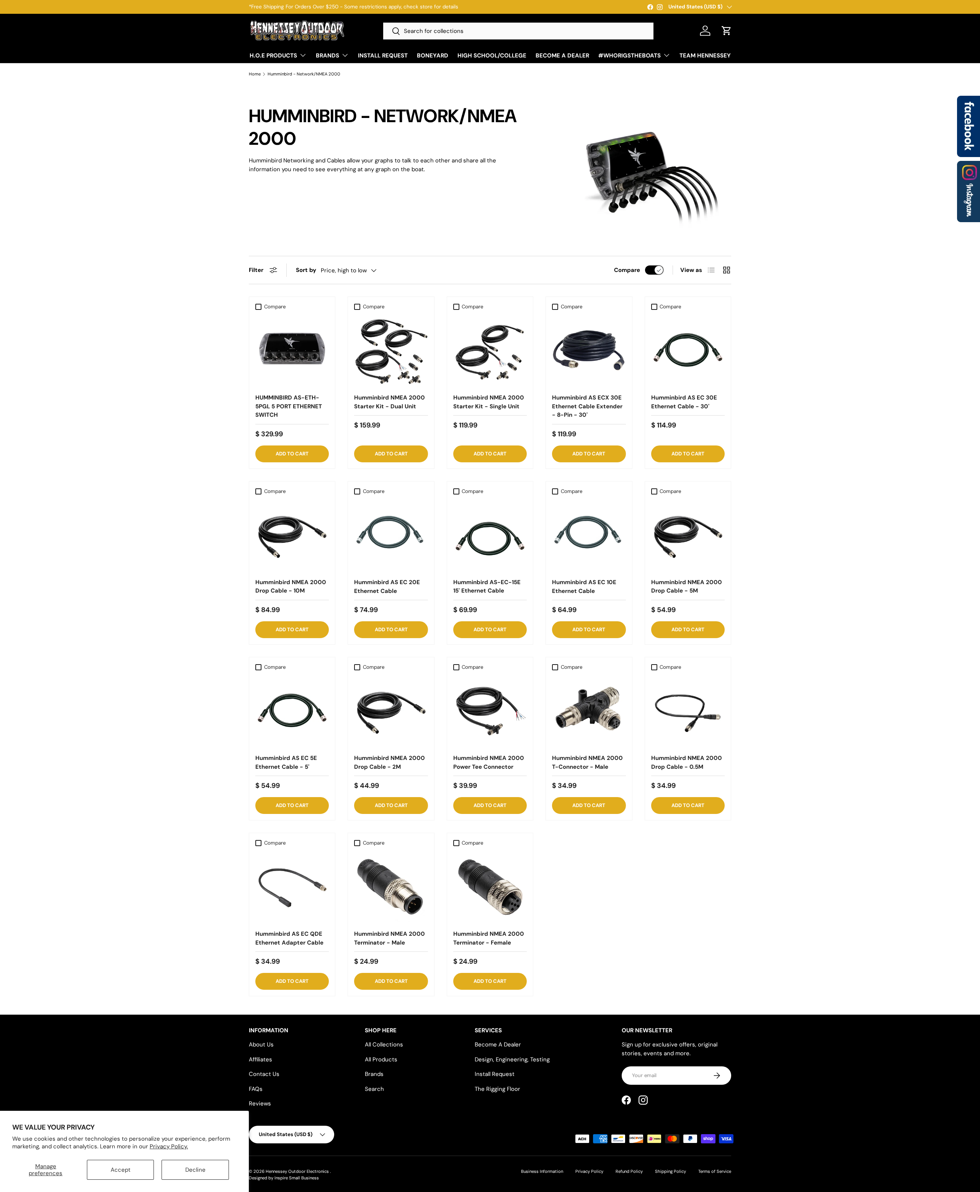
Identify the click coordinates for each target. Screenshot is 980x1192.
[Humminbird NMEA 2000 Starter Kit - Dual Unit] (391, 350)
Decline (195, 1170)
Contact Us (264, 1074)
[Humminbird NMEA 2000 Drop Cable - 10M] (292, 535)
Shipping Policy (670, 1171)
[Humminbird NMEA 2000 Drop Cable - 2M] (391, 711)
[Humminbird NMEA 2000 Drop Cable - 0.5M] (688, 711)
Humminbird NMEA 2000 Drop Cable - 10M (290, 586)
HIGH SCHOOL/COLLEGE (491, 55)
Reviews (260, 1103)
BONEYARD (432, 55)
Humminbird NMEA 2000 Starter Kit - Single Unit (488, 402)
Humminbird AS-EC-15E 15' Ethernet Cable (487, 586)
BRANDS (327, 55)
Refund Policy (629, 1171)
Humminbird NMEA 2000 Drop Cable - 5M (686, 586)
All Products (381, 1059)
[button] (726, 30)
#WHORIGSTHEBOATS (629, 55)
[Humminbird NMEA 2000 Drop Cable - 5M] (688, 535)
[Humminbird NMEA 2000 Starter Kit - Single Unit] (490, 350)
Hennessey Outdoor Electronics (298, 1171)
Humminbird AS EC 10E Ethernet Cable (584, 586)
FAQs (256, 1089)
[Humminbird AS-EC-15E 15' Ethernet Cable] (490, 535)
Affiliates (260, 1059)
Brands (374, 1074)
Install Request (494, 1074)
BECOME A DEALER (562, 55)
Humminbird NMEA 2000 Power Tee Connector (488, 762)
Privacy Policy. (169, 1146)
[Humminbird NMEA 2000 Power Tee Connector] (490, 711)
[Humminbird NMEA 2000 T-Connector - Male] (589, 711)
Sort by (306, 270)
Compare (627, 270)
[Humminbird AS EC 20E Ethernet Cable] (391, 535)
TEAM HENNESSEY (705, 55)
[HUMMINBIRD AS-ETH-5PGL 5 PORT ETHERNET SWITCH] (292, 350)
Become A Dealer (498, 1044)
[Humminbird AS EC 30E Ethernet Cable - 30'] (688, 350)
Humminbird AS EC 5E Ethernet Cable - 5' (286, 762)
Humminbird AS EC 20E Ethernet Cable (387, 586)
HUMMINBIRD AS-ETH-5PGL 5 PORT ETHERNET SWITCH (288, 406)
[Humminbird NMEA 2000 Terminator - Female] (490, 886)
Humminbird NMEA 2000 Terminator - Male (389, 938)
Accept (121, 1170)
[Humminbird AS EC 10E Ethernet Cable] (589, 535)
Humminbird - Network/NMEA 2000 (304, 74)
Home (255, 74)
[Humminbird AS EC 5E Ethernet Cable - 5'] (292, 711)
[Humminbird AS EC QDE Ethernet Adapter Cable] (292, 886)
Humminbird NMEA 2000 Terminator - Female (488, 938)
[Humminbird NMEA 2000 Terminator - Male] (391, 886)
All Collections (384, 1044)
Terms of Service (714, 1171)
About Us (261, 1044)
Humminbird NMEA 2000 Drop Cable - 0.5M (686, 762)
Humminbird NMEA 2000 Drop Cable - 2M (389, 762)
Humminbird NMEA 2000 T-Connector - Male (587, 762)
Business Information (542, 1171)
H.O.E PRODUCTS (273, 55)
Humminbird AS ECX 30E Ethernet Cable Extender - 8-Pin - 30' (587, 406)
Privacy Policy (589, 1171)
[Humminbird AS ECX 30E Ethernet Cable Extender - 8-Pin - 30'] (589, 350)
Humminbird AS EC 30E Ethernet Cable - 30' (684, 402)
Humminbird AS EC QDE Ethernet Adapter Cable (289, 938)
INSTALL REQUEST (383, 55)
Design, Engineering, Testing (512, 1059)
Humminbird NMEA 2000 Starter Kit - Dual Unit (389, 402)
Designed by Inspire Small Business (284, 1178)
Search (374, 1089)
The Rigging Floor (497, 1089)
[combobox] (518, 31)
